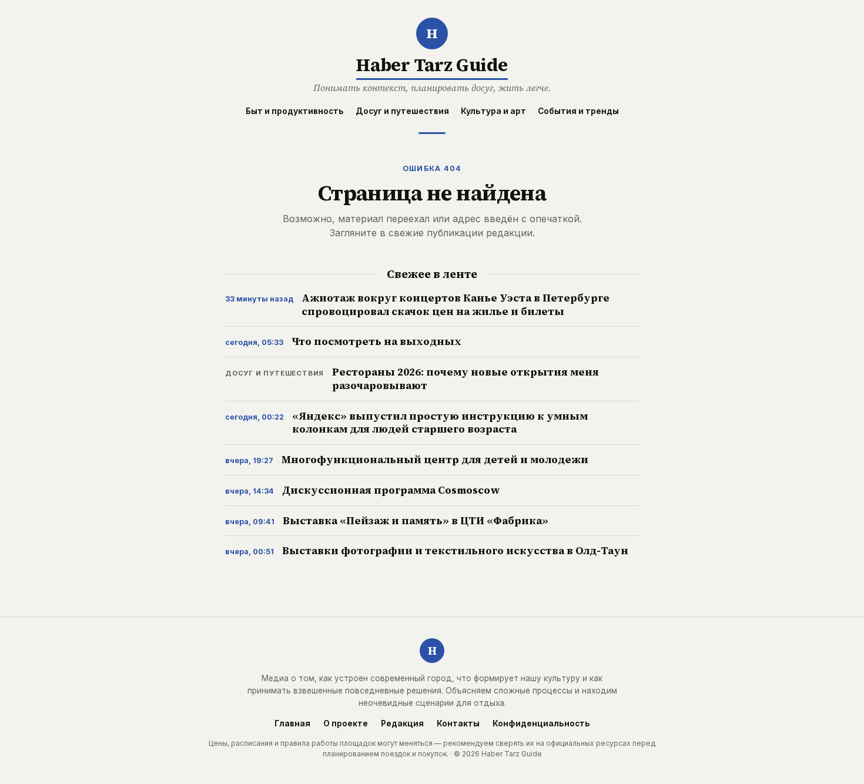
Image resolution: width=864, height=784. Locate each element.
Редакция (402, 724)
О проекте (345, 724)
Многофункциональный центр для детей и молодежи (435, 460)
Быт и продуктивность (295, 111)
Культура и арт (493, 111)
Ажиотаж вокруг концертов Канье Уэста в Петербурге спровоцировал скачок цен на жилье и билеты (456, 305)
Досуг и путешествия (402, 111)
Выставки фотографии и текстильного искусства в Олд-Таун (455, 551)
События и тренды (578, 111)
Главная (292, 724)
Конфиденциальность (541, 724)
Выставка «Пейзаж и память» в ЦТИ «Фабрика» (415, 521)
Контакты (458, 724)
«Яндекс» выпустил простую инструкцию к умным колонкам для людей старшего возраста (440, 423)
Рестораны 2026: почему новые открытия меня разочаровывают (465, 379)
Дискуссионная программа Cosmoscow (391, 490)
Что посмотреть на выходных (376, 341)
